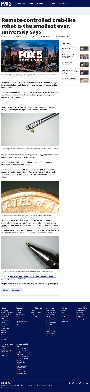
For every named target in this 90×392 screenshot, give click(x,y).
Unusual (3, 330)
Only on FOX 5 (81, 308)
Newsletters (4, 337)
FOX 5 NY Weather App (21, 321)
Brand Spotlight (80, 319)
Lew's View (79, 312)
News (3, 308)
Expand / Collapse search (87, 3)
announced (48, 83)
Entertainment (5, 328)
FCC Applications (51, 333)
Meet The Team (51, 312)
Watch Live (4, 310)
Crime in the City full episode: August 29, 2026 (70, 47)
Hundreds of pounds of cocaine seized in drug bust (70, 79)
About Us (50, 308)
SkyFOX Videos (80, 317)
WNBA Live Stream (21, 371)
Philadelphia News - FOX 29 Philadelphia (7, 351)
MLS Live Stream (21, 373)
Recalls (63, 312)
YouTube (80, 383)
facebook (69, 383)
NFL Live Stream (21, 348)
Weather (19, 308)
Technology (16, 290)
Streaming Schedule (7, 312)
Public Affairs (50, 325)
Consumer (64, 310)
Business (64, 315)
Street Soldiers (80, 310)
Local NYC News (6, 315)
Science (28, 37)
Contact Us (49, 327)
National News (5, 320)
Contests (49, 329)
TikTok (76, 383)
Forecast (18, 310)
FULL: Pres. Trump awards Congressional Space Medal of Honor (70, 72)
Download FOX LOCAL (50, 319)
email (87, 383)
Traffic (18, 317)
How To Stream (50, 310)
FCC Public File (50, 331)
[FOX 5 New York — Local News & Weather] (7, 4)
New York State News (5, 317)
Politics (3, 322)
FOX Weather (20, 325)
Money (64, 308)
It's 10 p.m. (49, 335)
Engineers (5, 83)
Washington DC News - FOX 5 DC (6, 354)
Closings (18, 312)
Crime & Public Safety (5, 325)
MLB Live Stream (21, 354)
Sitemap (3, 339)
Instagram (73, 383)
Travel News (20, 319)
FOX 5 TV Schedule (51, 315)
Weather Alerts (20, 315)
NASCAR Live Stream (22, 356)
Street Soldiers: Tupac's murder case (68, 63)
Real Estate (64, 321)
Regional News (7, 344)
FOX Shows (49, 317)
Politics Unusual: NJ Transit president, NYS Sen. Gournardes (69, 56)
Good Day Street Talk (36, 313)
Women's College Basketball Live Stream (21, 367)
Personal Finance (66, 319)
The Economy (65, 317)
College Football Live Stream (22, 351)
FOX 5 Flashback (81, 315)
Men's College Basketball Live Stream (20, 362)
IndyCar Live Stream (22, 359)
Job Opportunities (51, 322)
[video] (84, 48)
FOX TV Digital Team (20, 37)
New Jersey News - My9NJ (6, 347)
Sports (3, 335)
